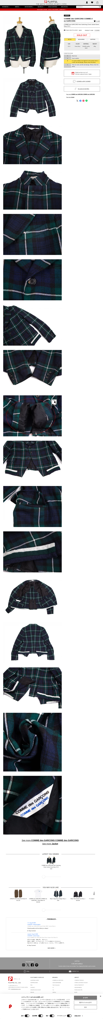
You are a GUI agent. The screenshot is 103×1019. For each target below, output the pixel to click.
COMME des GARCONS (57, 980)
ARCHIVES (64, 7)
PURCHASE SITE (78, 990)
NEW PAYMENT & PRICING (42, 9)
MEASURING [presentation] (81, 39)
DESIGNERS (29, 7)
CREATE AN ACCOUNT (35, 990)
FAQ (31, 985)
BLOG (76, 992)
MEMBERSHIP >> (62, 9)
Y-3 (53, 990)
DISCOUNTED (52, 7)
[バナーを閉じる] (100, 996)
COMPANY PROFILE (79, 980)
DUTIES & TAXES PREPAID (53, 9)
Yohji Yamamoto (56, 985)
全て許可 (85, 997)
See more (80, 94)
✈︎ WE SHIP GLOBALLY (77, 963)
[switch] (40, 1015)
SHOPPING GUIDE (34, 980)
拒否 (85, 1007)
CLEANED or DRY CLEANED (83, 81)
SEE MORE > (51, 948)
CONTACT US (75, 971)
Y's (53, 987)
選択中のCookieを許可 (85, 1002)
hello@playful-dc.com (16, 989)
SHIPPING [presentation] (92, 39)
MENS (17, 7)
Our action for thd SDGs (83, 88)
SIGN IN (32, 992)
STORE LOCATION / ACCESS (81, 982)
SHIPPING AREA (34, 982)
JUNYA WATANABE (56, 982)
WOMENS (5, 7)
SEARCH (40, 7)
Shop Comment (32, 930)
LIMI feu (54, 992)
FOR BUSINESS (78, 987)
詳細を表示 (78, 1015)
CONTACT (32, 987)
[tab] (69, 39)
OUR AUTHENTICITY (79, 985)
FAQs (27, 971)
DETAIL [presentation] (70, 39)
